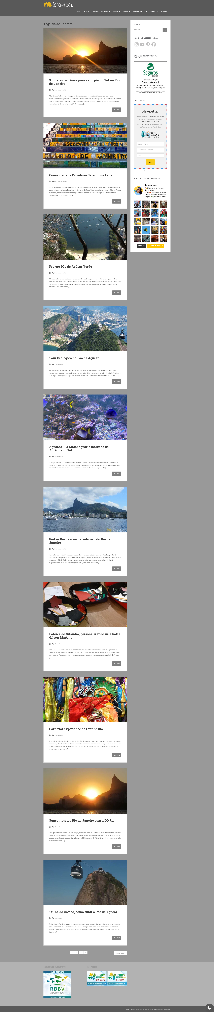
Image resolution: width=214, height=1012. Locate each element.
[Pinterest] (148, 44)
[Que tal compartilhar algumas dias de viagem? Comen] (163, 221)
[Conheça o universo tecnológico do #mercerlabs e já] (163, 238)
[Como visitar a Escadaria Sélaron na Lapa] (85, 145)
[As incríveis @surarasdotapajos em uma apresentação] (137, 230)
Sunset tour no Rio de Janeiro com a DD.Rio (81, 820)
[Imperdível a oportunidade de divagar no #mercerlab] (146, 238)
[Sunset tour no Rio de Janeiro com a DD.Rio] (85, 791)
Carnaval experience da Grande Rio (76, 729)
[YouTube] (142, 44)
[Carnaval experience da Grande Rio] (85, 699)
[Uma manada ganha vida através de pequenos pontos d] (154, 238)
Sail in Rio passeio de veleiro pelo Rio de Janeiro (79, 541)
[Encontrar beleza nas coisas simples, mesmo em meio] (146, 204)
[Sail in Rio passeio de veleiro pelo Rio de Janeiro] (85, 509)
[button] (209, 1007)
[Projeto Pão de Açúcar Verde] (85, 237)
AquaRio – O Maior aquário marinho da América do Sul (79, 448)
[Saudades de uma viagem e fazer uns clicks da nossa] (137, 204)
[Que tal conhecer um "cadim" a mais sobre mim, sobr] (154, 221)
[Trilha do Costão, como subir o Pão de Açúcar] (85, 882)
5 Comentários (58, 457)
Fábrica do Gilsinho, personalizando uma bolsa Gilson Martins (84, 636)
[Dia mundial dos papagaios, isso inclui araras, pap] (146, 230)
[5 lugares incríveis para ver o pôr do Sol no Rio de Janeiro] (85, 50)
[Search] (165, 30)
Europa (152, 11)
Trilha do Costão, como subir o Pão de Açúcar (83, 912)
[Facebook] (153, 44)
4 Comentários (58, 827)
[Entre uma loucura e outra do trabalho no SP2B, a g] (154, 204)
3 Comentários (58, 735)
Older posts (119, 953)
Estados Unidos (139, 11)
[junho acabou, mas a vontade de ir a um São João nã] (146, 213)
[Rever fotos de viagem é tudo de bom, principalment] (137, 213)
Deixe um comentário (60, 90)
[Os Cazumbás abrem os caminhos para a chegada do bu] (163, 213)
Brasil (125, 11)
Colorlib (153, 1009)
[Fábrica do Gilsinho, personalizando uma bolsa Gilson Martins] (85, 604)
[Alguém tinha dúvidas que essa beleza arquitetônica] (163, 204)
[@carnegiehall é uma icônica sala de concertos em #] (137, 238)
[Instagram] (136, 44)
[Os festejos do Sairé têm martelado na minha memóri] (163, 230)
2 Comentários (58, 364)
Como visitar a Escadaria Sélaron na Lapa (80, 175)
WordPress (167, 1009)
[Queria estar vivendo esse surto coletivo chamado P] (154, 213)
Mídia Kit (87, 11)
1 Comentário (58, 644)
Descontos (165, 11)
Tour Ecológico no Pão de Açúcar (74, 358)
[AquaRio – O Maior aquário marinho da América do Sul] (85, 417)
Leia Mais (117, 109)
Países (115, 11)
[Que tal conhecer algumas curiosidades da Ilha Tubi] (137, 221)
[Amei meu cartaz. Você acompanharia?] (154, 230)
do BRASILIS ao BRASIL (100, 11)
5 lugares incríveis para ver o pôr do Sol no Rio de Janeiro (84, 82)
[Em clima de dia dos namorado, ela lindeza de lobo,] (146, 221)
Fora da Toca (129, 1009)
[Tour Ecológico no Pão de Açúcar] (85, 328)
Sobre (78, 11)
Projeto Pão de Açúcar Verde (70, 266)
